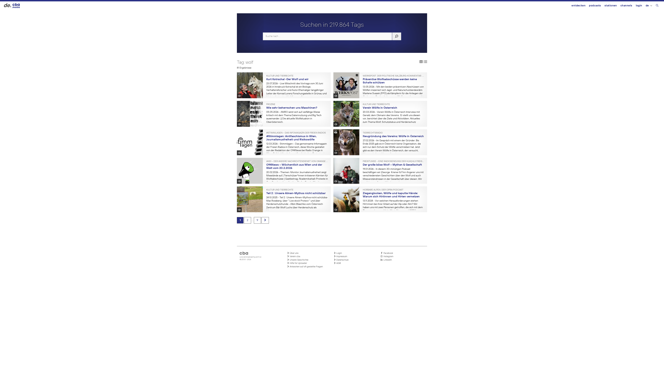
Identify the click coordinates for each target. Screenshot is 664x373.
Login (639, 5)
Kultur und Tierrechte (279, 76)
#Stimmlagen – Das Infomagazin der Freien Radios (296, 133)
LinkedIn (387, 260)
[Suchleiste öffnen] (657, 6)
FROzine (270, 104)
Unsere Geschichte (298, 260)
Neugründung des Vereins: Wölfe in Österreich (393, 136)
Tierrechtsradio (373, 133)
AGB (338, 263)
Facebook (387, 253)
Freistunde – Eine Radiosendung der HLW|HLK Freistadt (394, 161)
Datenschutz (342, 260)
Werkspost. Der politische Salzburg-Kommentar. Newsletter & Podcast (394, 76)
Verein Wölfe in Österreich (380, 108)
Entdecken (578, 5)
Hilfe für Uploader (298, 263)
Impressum (341, 256)
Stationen (611, 5)
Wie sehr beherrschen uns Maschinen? (291, 108)
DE (647, 5)
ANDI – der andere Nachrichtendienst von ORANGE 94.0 (297, 161)
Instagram (387, 256)
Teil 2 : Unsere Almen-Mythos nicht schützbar (296, 193)
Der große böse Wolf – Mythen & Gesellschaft (392, 165)
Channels (626, 5)
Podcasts (595, 5)
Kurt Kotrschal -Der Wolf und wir (287, 79)
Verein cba (294, 256)
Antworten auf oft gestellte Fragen (306, 267)
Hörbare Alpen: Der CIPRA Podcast (383, 190)
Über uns (293, 253)
